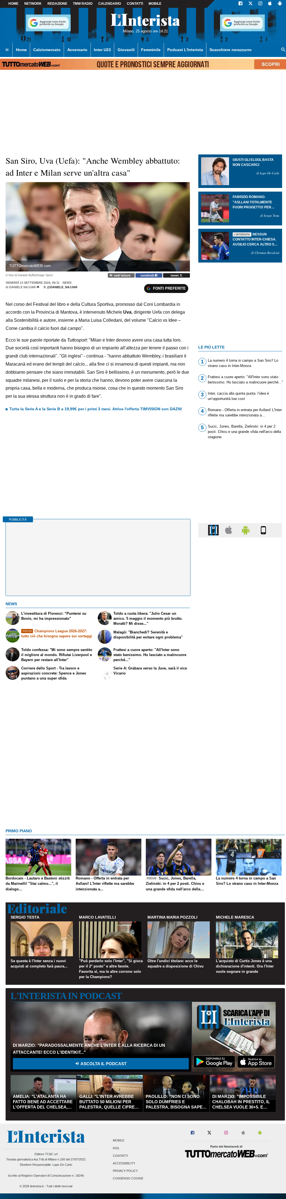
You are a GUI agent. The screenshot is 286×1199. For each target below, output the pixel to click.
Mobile (118, 1140)
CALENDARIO (109, 3)
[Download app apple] (269, 4)
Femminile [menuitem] (151, 49)
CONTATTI (135, 3)
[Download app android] (280, 4)
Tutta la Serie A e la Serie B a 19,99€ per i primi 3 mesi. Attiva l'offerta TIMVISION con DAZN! (95, 409)
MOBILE (155, 3)
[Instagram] (260, 4)
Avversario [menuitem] (77, 49)
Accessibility (124, 1163)
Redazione (57, 3)
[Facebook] (240, 4)
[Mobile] (263, 530)
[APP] (214, 530)
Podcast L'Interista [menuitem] (185, 49)
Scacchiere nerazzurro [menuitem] (230, 49)
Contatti (120, 1155)
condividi (147, 275)
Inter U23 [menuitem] (102, 49)
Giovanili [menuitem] (126, 49)
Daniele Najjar (22, 287)
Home (13, 3)
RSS (116, 1148)
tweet (175, 275)
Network (33, 3)
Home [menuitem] (21, 49)
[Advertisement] (240, 758)
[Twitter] (250, 4)
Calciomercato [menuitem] (47, 49)
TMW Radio (82, 3)
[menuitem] (7, 50)
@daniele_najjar (61, 287)
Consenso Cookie (128, 1178)
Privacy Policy (125, 1171)
